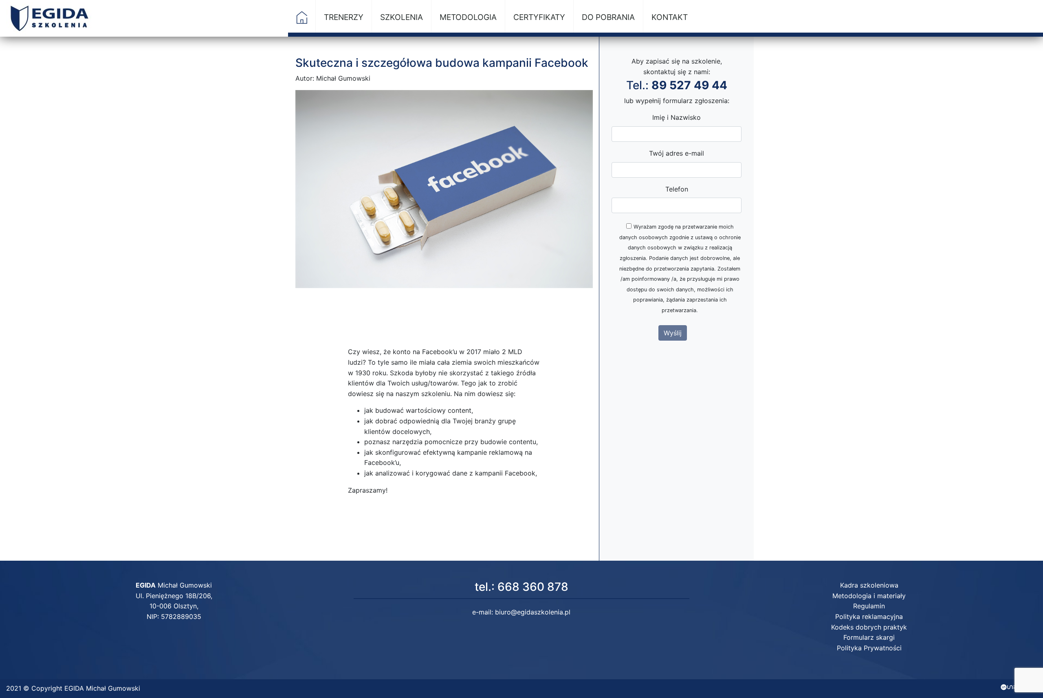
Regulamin (869, 606)
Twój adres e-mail (676, 153)
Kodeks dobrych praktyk (869, 627)
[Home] (301, 21)
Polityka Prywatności (869, 648)
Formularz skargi (869, 637)
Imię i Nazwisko (676, 117)
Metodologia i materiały (869, 596)
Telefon (676, 189)
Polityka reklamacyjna (869, 616)
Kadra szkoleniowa (869, 585)
